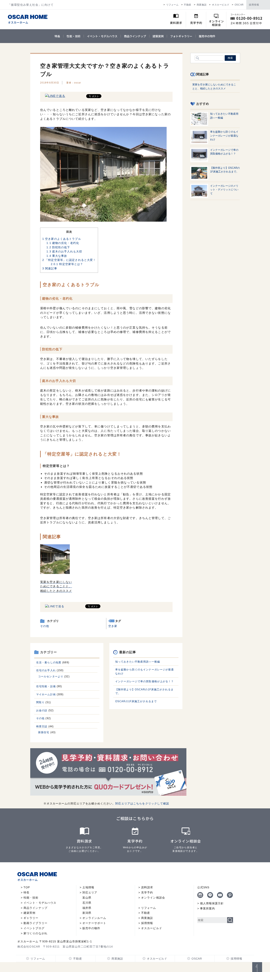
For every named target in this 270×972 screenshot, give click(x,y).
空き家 (112, 626)
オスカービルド (220, 4)
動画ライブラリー (35, 923)
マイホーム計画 (46, 694)
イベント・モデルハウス (102, 36)
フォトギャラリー (181, 36)
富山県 (86, 897)
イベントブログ (34, 928)
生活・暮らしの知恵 (48, 662)
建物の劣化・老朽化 (62, 243)
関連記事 (49, 268)
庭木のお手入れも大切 (64, 251)
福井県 (86, 907)
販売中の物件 (207, 36)
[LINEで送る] (55, 95)
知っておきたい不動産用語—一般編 (137, 661)
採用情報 (254, 4)
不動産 (187, 4)
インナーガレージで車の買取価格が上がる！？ (144, 681)
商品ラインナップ (135, 36)
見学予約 (147, 892)
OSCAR (239, 4)
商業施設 (202, 4)
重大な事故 (56, 255)
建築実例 (158, 36)
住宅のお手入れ (46, 670)
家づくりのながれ (35, 933)
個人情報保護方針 (212, 903)
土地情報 (88, 887)
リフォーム (172, 4)
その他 (44, 626)
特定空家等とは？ (67, 264)
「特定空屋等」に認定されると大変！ (69, 260)
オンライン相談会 (153, 897)
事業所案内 (207, 908)
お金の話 (41, 710)
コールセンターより (50, 676)
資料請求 (147, 887)
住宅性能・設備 (46, 686)
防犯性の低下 (58, 247)
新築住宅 (43, 732)
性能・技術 (73, 36)
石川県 (86, 902)
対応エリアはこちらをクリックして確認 (142, 803)
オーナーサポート (94, 923)
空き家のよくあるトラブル (61, 238)
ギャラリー (31, 918)
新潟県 (86, 912)
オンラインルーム (94, 918)
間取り (40, 702)
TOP (27, 887)
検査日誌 (41, 726)
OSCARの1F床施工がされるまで (136, 701)
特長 (57, 36)
